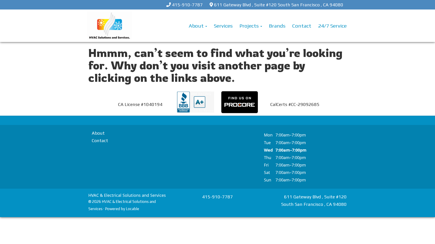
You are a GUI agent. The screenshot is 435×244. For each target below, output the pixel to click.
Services (223, 26)
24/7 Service (332, 26)
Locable (132, 208)
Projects (249, 26)
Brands (277, 26)
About (197, 26)
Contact (301, 26)
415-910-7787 (187, 4)
